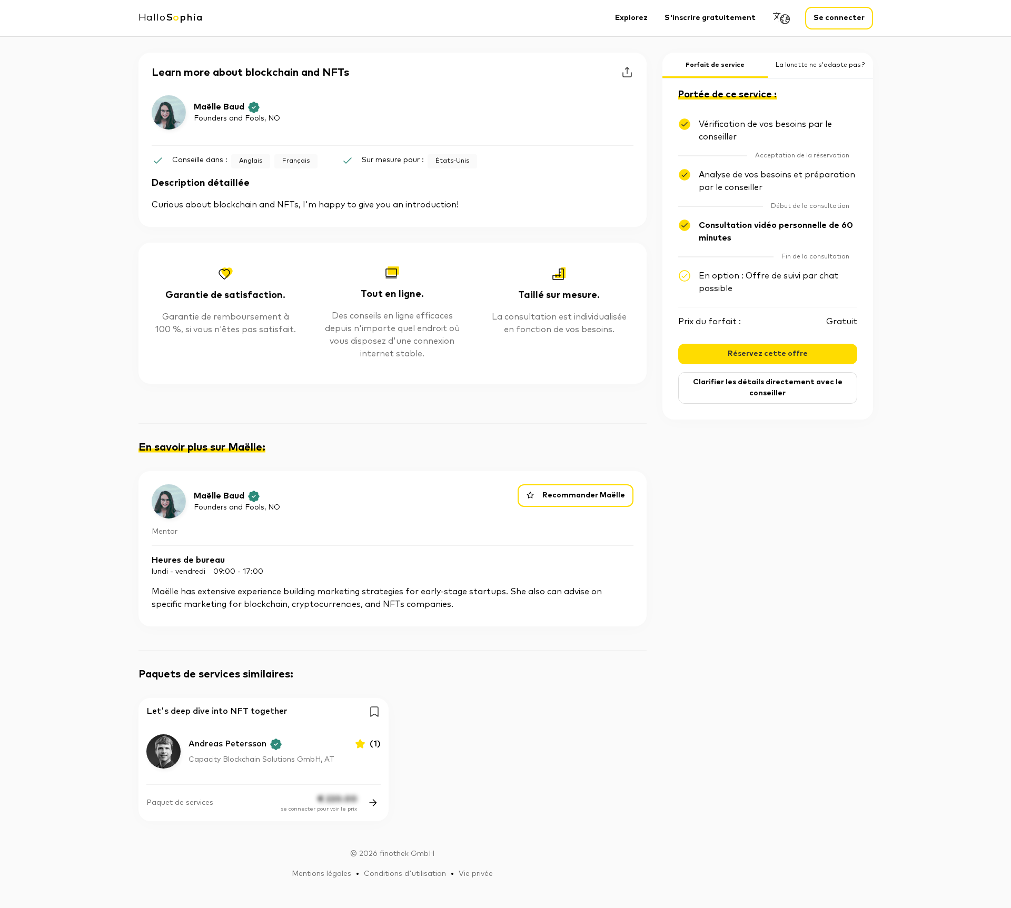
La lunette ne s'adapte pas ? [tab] (820, 65)
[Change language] (782, 18)
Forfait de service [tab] (715, 65)
